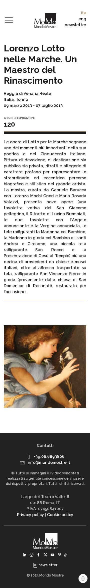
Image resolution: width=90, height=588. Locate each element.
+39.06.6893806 (49, 456)
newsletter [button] (75, 24)
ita (83, 12)
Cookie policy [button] (60, 514)
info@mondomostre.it (49, 462)
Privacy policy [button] (30, 514)
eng (82, 18)
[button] (9, 20)
